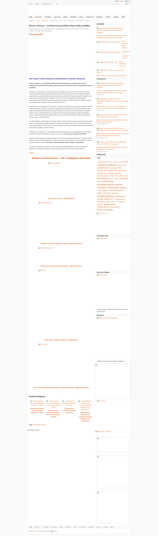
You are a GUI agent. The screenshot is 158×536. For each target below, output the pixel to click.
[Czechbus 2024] (113, 253)
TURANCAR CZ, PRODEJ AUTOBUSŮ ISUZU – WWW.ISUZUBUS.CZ (61, 266)
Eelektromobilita (107, 182)
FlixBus (105, 190)
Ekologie (57, 17)
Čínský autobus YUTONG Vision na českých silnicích (111, 75)
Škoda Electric (115, 207)
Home (30, 17)
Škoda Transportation (105, 210)
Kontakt (31, 4)
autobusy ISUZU (103, 168)
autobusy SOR (113, 176)
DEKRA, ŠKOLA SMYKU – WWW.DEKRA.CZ (61, 198)
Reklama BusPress (47, 4)
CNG (115, 179)
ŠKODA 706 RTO (103, 207)
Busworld (110, 179)
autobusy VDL (123, 176)
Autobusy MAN (102, 170)
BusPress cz (45, 10)
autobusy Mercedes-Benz (117, 170)
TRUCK (81, 17)
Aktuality (38, 17)
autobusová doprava (106, 165)
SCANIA (100, 199)
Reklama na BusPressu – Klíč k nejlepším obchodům (61, 158)
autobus (115, 162)
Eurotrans (123, 188)
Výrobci (116, 17)
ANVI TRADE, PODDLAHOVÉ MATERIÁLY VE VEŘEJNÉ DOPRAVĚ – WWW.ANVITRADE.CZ (61, 387)
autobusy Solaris (102, 176)
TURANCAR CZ (110, 202)
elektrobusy (102, 188)
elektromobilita (113, 188)
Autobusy (48, 17)
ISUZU (99, 193)
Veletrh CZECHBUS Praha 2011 (122, 64)
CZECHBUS (123, 179)
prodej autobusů (120, 196)
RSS (57, 4)
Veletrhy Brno (120, 202)
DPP (34, 425)
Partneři (37, 4)
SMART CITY (109, 199)
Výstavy (107, 17)
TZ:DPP (31, 153)
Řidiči (123, 17)
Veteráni (73, 17)
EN (130, 1)
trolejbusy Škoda (120, 199)
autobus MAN (123, 162)
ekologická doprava (105, 184)
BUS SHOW (102, 179)
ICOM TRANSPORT (116, 190)
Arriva (110, 162)
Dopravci (99, 17)
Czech (121, 1)
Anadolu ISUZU (102, 162)
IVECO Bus (115, 193)
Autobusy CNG (122, 165)
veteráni (100, 204)
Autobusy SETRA (115, 173)
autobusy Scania (102, 173)
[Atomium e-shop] (113, 290)
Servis (65, 17)
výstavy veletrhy (110, 204)
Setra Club (90, 17)
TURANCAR (101, 202)
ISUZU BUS (107, 193)
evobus (99, 190)
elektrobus (119, 185)
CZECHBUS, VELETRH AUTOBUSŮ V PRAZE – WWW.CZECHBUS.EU (61, 243)
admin (35, 28)
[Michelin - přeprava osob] (113, 337)
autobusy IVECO (116, 168)
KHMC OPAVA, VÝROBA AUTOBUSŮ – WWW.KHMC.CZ (61, 340)
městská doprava (41, 425)
